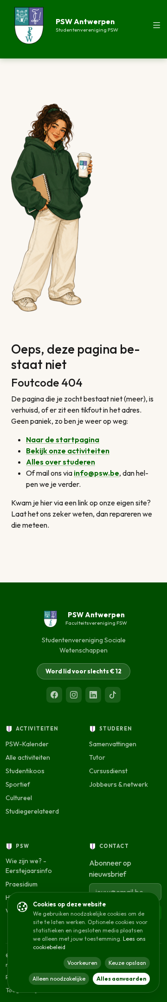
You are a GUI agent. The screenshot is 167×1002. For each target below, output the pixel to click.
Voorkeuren (82, 962)
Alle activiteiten (28, 757)
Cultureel (19, 798)
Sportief (18, 784)
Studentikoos (25, 771)
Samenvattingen (112, 744)
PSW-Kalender (27, 744)
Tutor (97, 757)
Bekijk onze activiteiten (67, 450)
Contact (114, 846)
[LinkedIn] (93, 695)
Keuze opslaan (127, 962)
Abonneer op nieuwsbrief (110, 868)
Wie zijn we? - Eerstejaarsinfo (29, 866)
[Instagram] (74, 695)
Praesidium (22, 884)
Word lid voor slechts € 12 (83, 671)
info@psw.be (96, 473)
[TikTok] (113, 695)
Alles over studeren (60, 461)
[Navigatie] (156, 25)
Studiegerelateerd (32, 811)
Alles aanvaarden (121, 978)
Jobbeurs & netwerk (118, 784)
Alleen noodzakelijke (58, 978)
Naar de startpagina (62, 439)
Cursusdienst (108, 771)
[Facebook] (54, 695)
